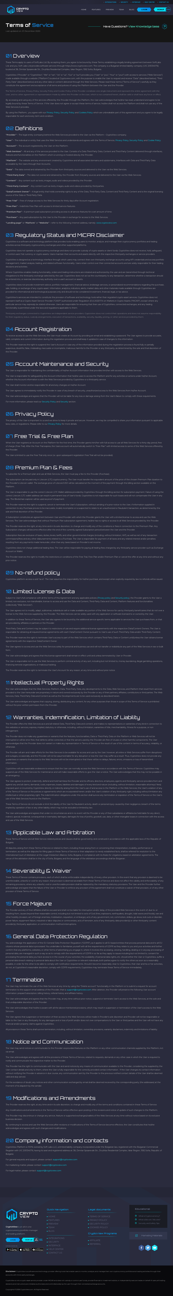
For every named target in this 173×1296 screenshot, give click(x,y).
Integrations (110, 2)
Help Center (150, 2)
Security (124, 2)
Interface (136, 2)
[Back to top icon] (162, 1291)
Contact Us (164, 2)
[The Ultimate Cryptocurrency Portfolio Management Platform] (18, 9)
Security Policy (49, 401)
